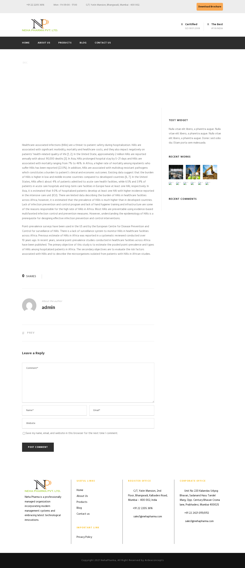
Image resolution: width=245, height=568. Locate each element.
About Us (44, 43)
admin (46, 90)
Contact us (103, 43)
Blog (83, 43)
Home (25, 43)
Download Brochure (209, 7)
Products (64, 43)
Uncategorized (68, 90)
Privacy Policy (84, 537)
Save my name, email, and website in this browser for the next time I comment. (72, 433)
